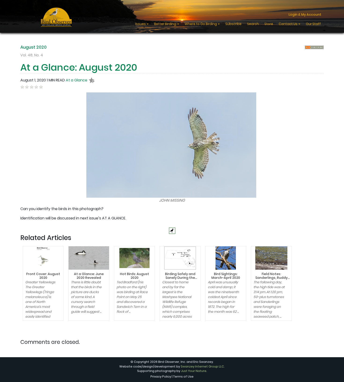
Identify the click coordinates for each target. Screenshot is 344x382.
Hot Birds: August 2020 (134, 276)
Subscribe (233, 24)
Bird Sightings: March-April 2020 (225, 276)
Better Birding (165, 24)
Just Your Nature (193, 371)
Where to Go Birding (201, 24)
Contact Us (288, 24)
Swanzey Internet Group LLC (202, 366)
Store (268, 24)
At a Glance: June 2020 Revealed (89, 276)
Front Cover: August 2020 (43, 276)
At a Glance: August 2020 (78, 67)
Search (253, 24)
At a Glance (76, 80)
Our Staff (313, 24)
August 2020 (33, 47)
